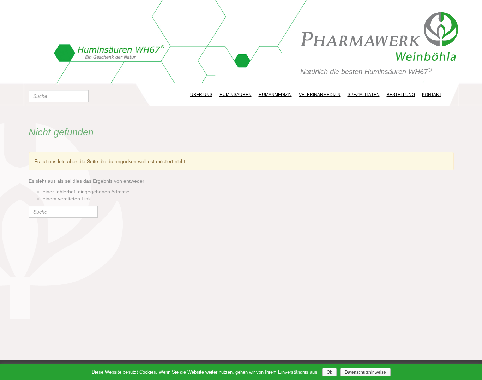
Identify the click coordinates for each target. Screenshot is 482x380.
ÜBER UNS (201, 94)
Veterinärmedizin (320, 94)
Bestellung (401, 94)
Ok (329, 372)
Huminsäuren (235, 94)
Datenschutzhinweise (365, 372)
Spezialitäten (364, 94)
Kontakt (431, 94)
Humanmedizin (275, 94)
